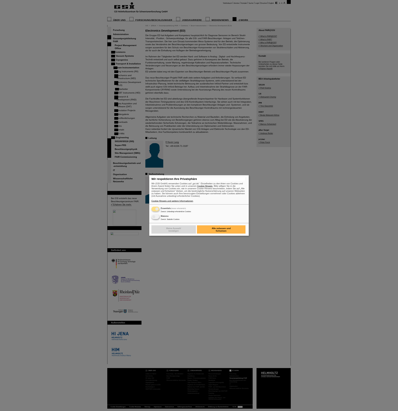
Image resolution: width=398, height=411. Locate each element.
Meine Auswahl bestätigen (173, 229)
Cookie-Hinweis (205, 186)
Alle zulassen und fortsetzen (221, 229)
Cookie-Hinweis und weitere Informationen (172, 201)
